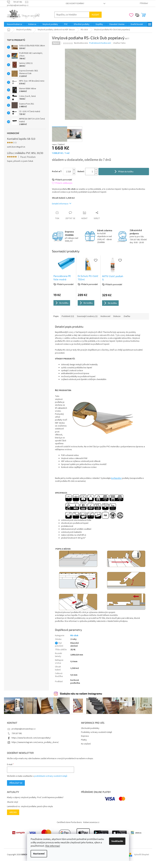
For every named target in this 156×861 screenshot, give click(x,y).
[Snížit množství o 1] (96, 173)
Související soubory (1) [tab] (87, 316)
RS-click (74, 635)
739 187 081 (17, 733)
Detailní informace (60, 203)
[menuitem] (14, 24)
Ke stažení (86, 743)
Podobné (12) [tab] (68, 316)
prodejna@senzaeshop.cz (23, 728)
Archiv (13, 812)
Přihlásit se (15, 783)
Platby (84, 739)
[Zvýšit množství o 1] (96, 170)
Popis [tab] (56, 316)
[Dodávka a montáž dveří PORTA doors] (137, 832)
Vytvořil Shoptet (141, 854)
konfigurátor (116, 478)
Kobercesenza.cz (91, 822)
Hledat (95, 14)
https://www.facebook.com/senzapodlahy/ (31, 737)
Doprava (85, 736)
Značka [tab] (127, 316)
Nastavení (38, 853)
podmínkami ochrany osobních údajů (50, 776)
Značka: (119, 43)
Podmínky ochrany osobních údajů (96, 732)
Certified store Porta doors (69, 822)
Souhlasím (117, 841)
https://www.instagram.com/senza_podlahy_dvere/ (35, 742)
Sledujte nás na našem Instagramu (81, 693)
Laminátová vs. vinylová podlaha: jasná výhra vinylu (30, 806)
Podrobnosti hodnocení (100, 43)
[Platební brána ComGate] (18, 832)
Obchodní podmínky (75, 3)
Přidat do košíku (125, 171)
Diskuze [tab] (117, 316)
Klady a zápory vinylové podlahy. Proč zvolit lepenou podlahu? (35, 797)
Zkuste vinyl (12, 802)
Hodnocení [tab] (105, 316)
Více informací (52, 846)
